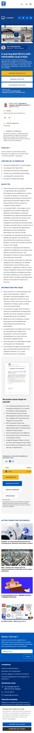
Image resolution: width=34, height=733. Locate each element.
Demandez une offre (22, 105)
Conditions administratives (9, 668)
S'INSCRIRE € (11, 477)
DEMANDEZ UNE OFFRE (17, 79)
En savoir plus (11, 719)
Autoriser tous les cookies (17, 724)
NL (22, 4)
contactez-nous (20, 92)
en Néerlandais (16, 90)
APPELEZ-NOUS (10, 496)
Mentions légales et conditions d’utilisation (15, 674)
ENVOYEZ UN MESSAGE (12, 489)
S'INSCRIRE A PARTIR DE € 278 (17, 73)
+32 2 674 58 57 (9, 692)
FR (9, 117)
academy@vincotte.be (11, 695)
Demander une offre (8, 92)
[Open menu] (30, 4)
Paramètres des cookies (17, 729)
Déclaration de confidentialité (10, 671)
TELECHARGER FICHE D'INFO (17, 85)
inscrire (28, 656)
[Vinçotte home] (3, 4)
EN (26, 4)
